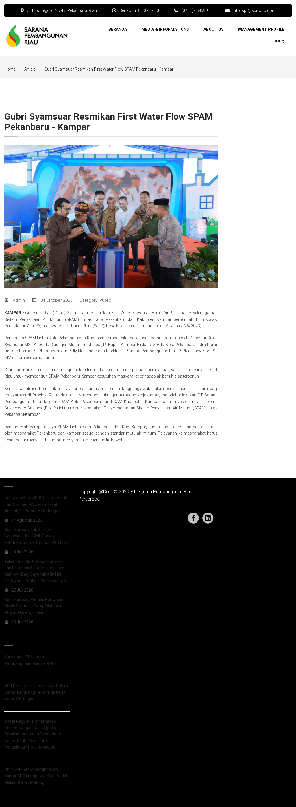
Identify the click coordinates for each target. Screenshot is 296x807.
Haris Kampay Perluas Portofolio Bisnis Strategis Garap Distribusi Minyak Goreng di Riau (33, 606)
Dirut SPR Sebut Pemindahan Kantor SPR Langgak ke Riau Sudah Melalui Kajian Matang (36, 776)
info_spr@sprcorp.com (254, 10)
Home (10, 69)
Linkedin (207, 518)
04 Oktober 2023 (56, 300)
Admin (19, 300)
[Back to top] (278, 789)
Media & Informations (165, 29)
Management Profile (261, 29)
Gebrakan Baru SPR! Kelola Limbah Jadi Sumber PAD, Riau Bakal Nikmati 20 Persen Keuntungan (35, 504)
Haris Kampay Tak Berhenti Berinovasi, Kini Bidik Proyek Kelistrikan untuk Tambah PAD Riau (36, 536)
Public (105, 300)
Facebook (193, 518)
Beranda (117, 29)
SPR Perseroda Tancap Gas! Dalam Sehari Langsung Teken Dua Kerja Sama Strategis (36, 692)
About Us (214, 29)
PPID (279, 41)
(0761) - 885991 (195, 10)
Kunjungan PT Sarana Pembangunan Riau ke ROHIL (31, 660)
